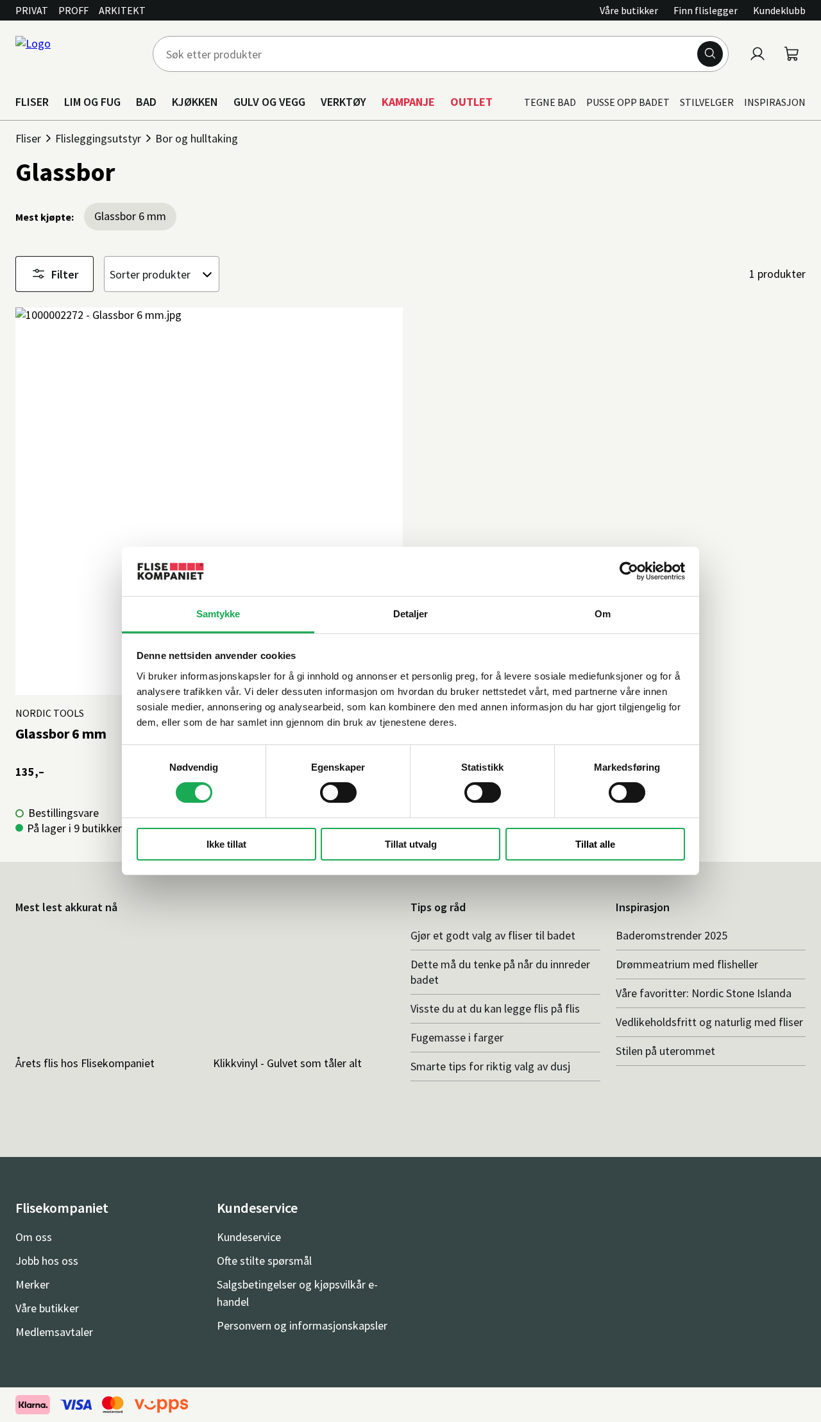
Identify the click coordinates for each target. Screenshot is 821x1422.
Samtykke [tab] (218, 613)
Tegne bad (550, 102)
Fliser (28, 138)
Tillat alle (595, 844)
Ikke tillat (226, 844)
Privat (31, 10)
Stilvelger (707, 102)
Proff (73, 10)
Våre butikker (629, 10)
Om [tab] (603, 613)
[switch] (338, 792)
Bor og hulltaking (196, 138)
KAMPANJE (408, 101)
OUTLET (471, 101)
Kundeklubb (779, 10)
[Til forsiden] (76, 54)
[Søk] (710, 54)
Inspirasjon (775, 102)
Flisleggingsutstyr (98, 138)
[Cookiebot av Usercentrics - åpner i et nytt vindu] (629, 571)
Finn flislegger (705, 10)
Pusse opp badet (628, 102)
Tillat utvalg (411, 844)
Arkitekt (122, 10)
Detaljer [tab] (410, 613)
